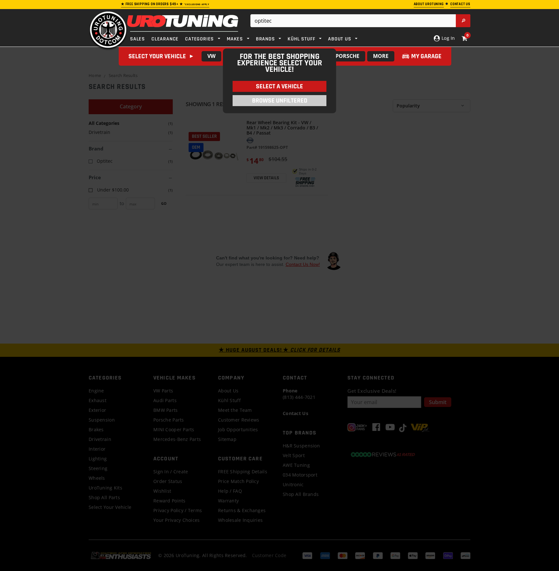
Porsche (347, 56)
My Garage (426, 56)
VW (211, 56)
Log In (447, 38)
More (381, 56)
